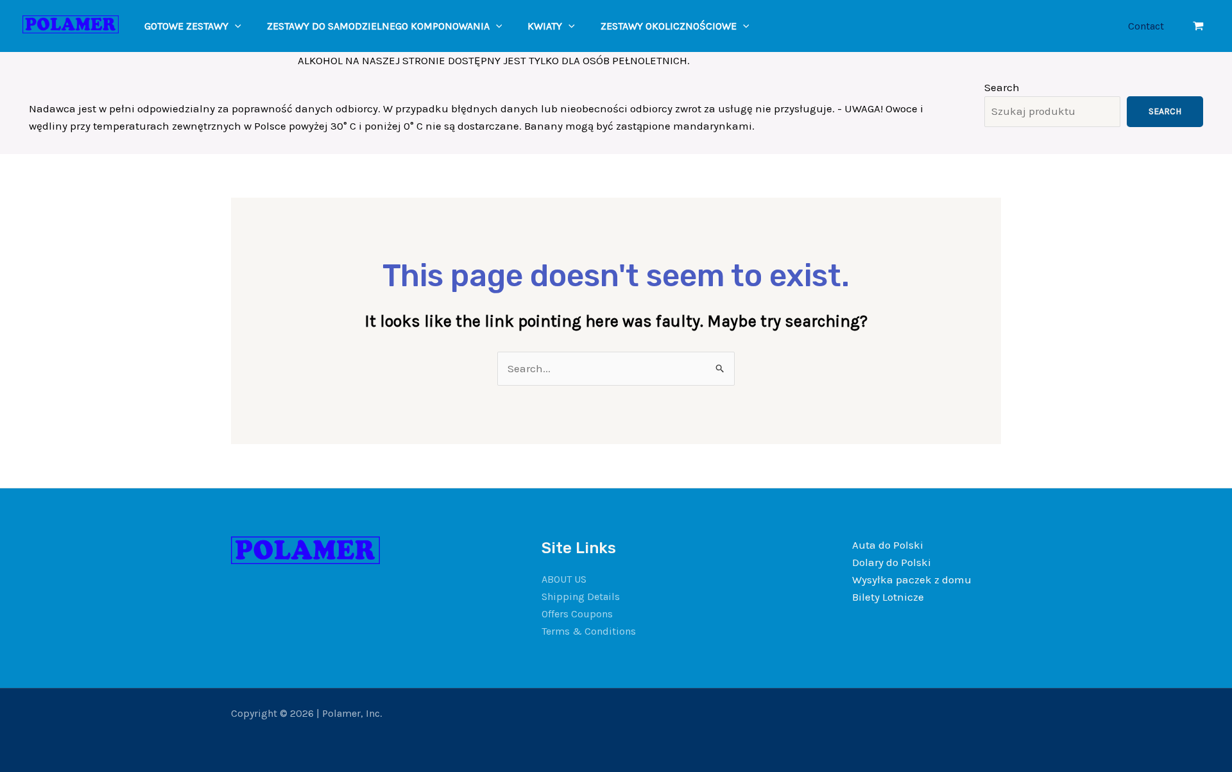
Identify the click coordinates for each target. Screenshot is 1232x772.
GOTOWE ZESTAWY (186, 26)
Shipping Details (581, 596)
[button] (234, 26)
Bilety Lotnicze (888, 596)
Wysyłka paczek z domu (911, 579)
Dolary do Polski (891, 562)
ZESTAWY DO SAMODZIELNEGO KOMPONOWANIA (378, 26)
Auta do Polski (887, 544)
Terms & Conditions (589, 631)
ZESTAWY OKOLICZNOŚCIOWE (669, 26)
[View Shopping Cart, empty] (1198, 26)
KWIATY (544, 26)
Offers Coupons (577, 614)
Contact (1146, 26)
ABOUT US (564, 579)
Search (1002, 87)
